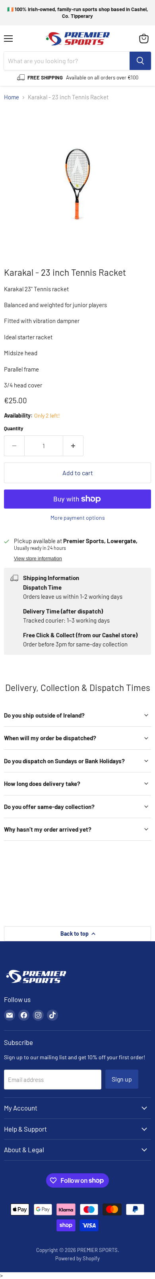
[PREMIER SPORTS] (36, 983)
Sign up (122, 1079)
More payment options (77, 518)
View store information (38, 558)
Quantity (13, 428)
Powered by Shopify (77, 1258)
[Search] (140, 61)
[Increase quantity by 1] (73, 445)
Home (11, 97)
